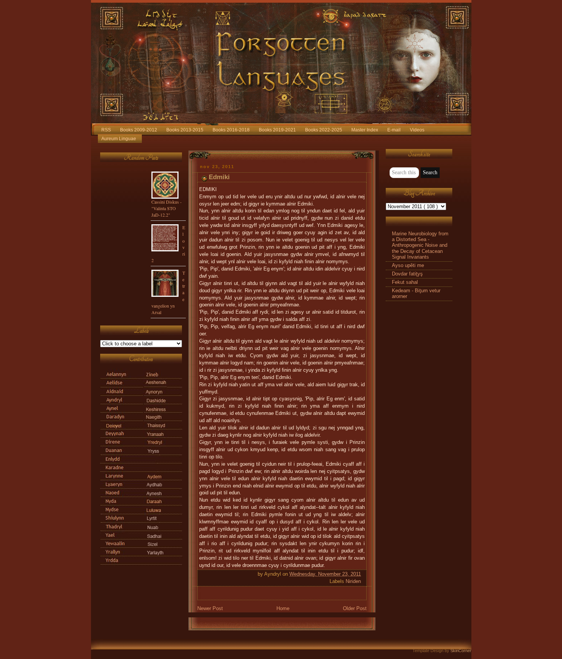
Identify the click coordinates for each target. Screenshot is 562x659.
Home (282, 608)
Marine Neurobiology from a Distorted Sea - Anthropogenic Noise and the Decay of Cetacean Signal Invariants (420, 245)
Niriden (353, 581)
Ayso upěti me (408, 265)
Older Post (355, 608)
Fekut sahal (405, 282)
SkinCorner (460, 650)
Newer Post (210, 608)
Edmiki (219, 177)
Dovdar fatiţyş (407, 274)
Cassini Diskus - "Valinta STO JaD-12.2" (166, 208)
